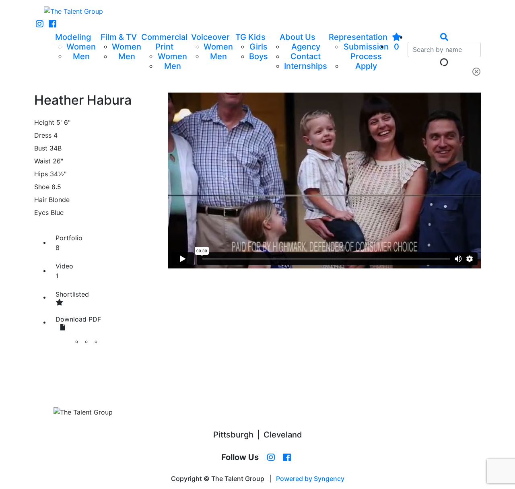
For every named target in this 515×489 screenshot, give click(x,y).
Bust (40, 148)
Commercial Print (164, 42)
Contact (305, 56)
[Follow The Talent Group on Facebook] (52, 24)
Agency (305, 47)
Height (44, 122)
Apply (366, 66)
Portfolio (69, 243)
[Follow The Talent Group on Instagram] (39, 24)
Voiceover (210, 37)
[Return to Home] (73, 11)
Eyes (41, 212)
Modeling (73, 37)
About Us (297, 37)
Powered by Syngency (310, 479)
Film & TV (119, 37)
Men (81, 56)
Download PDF (78, 319)
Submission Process (366, 51)
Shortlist (72, 294)
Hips (41, 174)
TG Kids (250, 37)
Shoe (41, 187)
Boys (258, 56)
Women (81, 47)
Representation (358, 37)
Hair (40, 200)
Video (64, 271)
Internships (305, 66)
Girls (258, 47)
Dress (43, 135)
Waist (42, 161)
